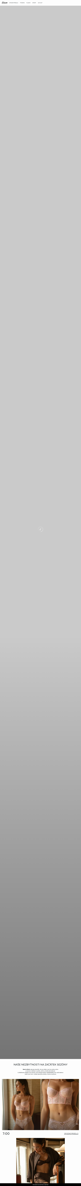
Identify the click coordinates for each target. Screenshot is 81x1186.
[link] (34, 3)
